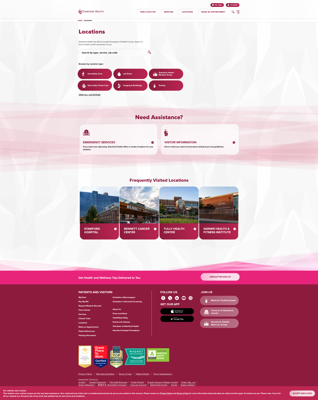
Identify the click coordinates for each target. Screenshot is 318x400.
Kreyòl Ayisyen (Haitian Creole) (163, 382)
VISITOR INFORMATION (180, 142)
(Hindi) (174, 385)
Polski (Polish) (137, 382)
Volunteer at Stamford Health (126, 326)
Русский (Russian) (118, 382)
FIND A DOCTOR (148, 12)
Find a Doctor (84, 310)
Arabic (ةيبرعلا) (188, 382)
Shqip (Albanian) (86, 385)
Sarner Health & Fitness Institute (217, 230)
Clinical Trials (84, 318)
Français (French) (138, 385)
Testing (162, 85)
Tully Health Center (174, 230)
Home (80, 20)
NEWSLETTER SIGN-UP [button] (220, 277)
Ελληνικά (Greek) (158, 385)
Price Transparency (163, 374)
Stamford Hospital (92, 230)
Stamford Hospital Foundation (126, 330)
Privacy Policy (85, 374)
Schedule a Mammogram (124, 297)
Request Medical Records (90, 306)
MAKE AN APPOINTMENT (213, 12)
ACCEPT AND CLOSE (302, 393)
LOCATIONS (187, 12)
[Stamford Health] (91, 12)
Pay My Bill (83, 301)
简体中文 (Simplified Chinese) (112, 385)
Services (82, 314)
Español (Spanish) (97, 382)
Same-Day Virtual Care (98, 85)
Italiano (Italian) (188, 385)
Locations (88, 21)
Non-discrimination (105, 374)
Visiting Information (87, 335)
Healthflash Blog (120, 318)
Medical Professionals (223, 300)
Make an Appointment (88, 327)
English (82, 382)
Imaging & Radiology (132, 85)
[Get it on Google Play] (177, 319)
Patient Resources (87, 331)
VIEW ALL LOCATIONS (89, 95)
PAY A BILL (218, 5)
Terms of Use (125, 374)
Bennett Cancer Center (137, 230)
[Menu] (237, 12)
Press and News (120, 313)
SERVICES (168, 12)
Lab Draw (127, 74)
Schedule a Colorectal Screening (127, 301)
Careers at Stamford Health (222, 312)
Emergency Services (99, 142)
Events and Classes (121, 322)
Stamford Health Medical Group (166, 73)
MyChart (234, 5)
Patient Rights (142, 374)
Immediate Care (95, 74)
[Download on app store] (177, 311)
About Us (117, 309)
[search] (233, 12)
